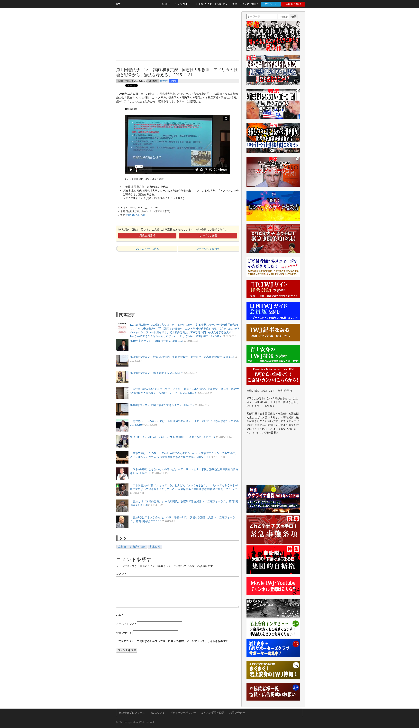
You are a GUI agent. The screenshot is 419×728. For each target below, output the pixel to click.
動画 (173, 80)
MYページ (271, 4)
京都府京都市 (138, 546)
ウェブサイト (124, 632)
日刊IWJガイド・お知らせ (210, 4)
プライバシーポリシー (183, 712)
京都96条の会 (133, 215)
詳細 (144, 215)
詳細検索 (284, 17)
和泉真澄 (155, 546)
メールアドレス (126, 623)
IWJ (118, 4)
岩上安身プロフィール (132, 712)
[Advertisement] (177, 34)
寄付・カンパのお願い (245, 4)
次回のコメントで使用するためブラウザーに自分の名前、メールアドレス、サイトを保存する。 (174, 641)
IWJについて (157, 712)
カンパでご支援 (208, 235)
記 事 (165, 4)
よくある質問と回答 (212, 712)
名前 (119, 615)
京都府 (164, 80)
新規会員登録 (293, 4)
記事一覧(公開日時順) (208, 248)
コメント (121, 573)
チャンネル (181, 4)
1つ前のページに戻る (147, 248)
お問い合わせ (237, 712)
